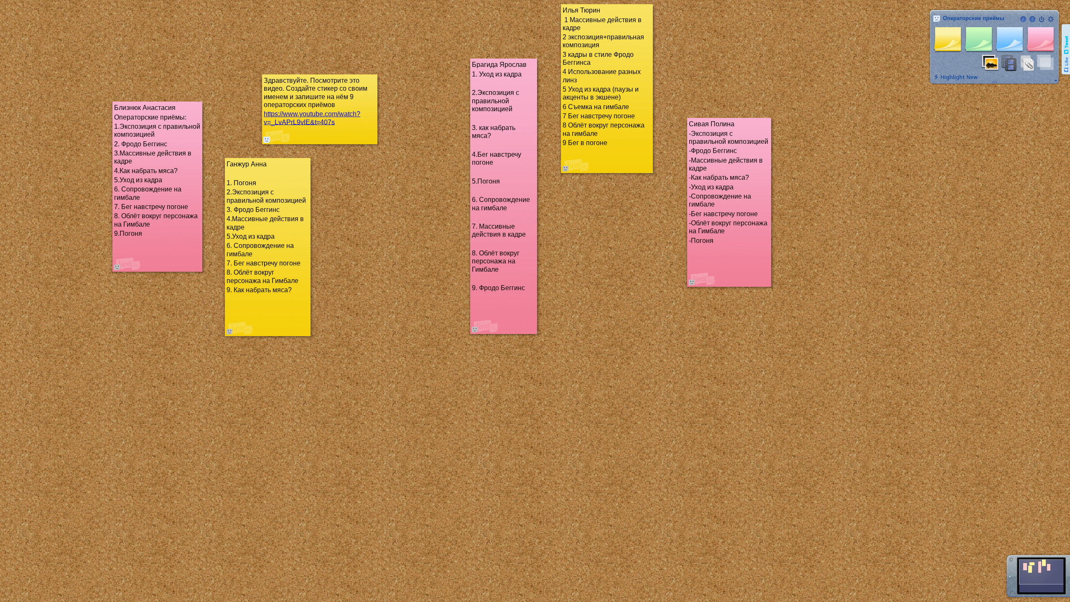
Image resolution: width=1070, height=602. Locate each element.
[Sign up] (1050, 19)
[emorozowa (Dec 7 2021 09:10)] (266, 139)
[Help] (1032, 19)
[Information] (1023, 19)
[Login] (1041, 19)
